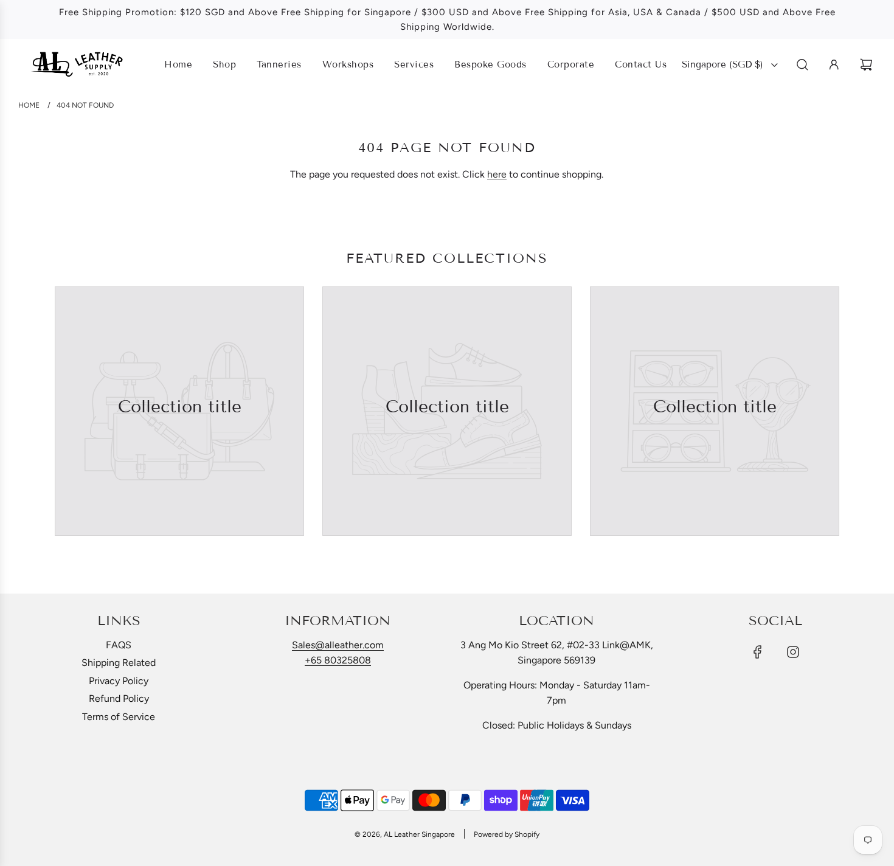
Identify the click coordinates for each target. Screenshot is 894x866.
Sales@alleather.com (338, 645)
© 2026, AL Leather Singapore (405, 834)
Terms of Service (118, 716)
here (497, 174)
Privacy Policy (118, 681)
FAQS (118, 645)
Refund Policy (119, 698)
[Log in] (834, 65)
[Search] (802, 65)
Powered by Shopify (506, 834)
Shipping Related (118, 662)
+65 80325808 (338, 660)
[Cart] (867, 65)
